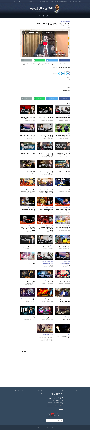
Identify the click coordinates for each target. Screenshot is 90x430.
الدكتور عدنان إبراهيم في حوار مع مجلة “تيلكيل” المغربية (63, 300)
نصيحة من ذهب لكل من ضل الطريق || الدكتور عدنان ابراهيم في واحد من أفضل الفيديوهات (46, 191)
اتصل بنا (73, 1)
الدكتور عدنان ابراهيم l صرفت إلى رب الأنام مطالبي (27, 282)
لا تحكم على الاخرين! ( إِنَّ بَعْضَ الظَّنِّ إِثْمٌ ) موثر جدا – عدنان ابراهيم (28, 229)
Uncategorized (67, 261)
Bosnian (39, 1)
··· (50, 16)
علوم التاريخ (23, 298)
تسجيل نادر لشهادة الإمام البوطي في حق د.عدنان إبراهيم (63, 136)
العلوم (46, 279)
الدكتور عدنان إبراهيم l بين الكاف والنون (45, 118)
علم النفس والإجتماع (67, 317)
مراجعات (33, 279)
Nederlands (51, 1)
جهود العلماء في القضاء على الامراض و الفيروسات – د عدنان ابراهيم (46, 229)
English (56, 1)
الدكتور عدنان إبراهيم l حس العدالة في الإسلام (46, 136)
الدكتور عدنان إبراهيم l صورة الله (27, 153)
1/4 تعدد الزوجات (49, 317)
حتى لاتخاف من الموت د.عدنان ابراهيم (63, 336)
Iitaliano (34, 1)
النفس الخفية (67, 189)
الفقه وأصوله (45, 316)
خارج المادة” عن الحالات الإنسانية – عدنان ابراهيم (63, 210)
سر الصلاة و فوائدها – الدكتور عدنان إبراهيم (46, 210)
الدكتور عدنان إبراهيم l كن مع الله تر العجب (27, 136)
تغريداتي (42, 393)
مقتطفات (28, 169)
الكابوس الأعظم (66, 319)
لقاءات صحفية (68, 298)
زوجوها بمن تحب (49, 265)
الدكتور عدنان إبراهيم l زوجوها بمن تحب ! (62, 118)
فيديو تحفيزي (33, 169)
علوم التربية (45, 334)
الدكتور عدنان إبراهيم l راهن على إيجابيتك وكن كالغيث (45, 154)
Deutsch (69, 1)
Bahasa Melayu (45, 1)
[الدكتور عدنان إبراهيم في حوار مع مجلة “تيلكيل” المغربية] (62, 292)
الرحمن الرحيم (32, 263)
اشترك (60, 409)
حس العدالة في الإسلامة (47, 246)
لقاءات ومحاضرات (50, 335)
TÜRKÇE (30, 1)
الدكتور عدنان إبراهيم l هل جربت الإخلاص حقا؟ (45, 172)
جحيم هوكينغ (50, 299)
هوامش (69, 115)
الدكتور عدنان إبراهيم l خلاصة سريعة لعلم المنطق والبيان (63, 154)
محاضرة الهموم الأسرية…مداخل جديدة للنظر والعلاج (46, 338)
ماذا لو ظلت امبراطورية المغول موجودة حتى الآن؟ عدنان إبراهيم (28, 190)
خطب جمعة (68, 263)
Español (65, 1)
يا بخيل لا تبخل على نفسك (29, 171)
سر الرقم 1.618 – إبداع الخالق (63, 246)
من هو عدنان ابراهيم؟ (78, 1)
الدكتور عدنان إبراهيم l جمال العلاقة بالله (64, 172)
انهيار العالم (32, 299)
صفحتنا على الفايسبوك (20, 390)
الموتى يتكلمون (49, 281)
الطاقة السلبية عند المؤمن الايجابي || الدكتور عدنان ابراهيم (62, 228)
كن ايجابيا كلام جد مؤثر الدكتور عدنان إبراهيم (28, 210)
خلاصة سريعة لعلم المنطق (29, 246)
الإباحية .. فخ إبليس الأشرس (64, 281)
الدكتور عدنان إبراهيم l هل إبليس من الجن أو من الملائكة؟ (28, 118)
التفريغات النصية (60, 261)
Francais (61, 1)
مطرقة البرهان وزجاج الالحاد (65, 21)
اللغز (34, 317)
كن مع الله (68, 265)
